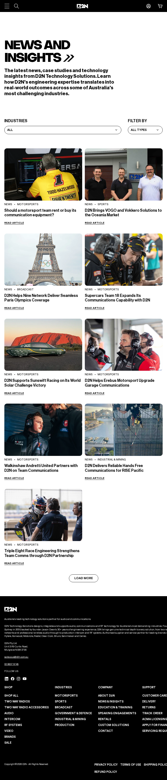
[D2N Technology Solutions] (83, 6)
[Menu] (7, 6)
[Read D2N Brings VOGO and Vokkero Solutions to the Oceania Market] (124, 174)
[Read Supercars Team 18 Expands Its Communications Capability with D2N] (124, 259)
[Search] (16, 6)
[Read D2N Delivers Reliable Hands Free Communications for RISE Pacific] (124, 430)
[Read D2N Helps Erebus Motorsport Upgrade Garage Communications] (124, 345)
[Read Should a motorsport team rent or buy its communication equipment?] (43, 174)
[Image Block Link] (10, 609)
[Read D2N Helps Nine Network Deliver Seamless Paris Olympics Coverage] (43, 259)
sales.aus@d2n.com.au (16, 657)
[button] (160, 6)
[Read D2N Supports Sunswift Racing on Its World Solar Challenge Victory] (43, 345)
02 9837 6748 (11, 664)
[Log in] (148, 6)
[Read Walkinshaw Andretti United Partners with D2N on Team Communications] (43, 430)
